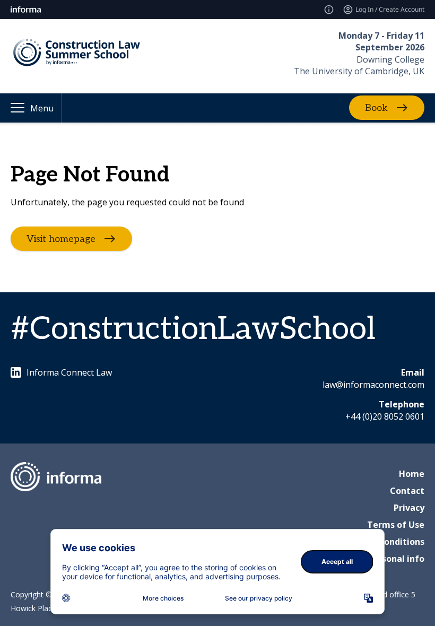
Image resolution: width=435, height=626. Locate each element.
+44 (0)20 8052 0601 (384, 416)
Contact (407, 491)
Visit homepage (61, 238)
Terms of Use (395, 525)
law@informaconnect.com (373, 384)
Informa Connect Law (69, 372)
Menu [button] (42, 108)
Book (376, 108)
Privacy (409, 508)
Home (411, 474)
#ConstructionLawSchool (193, 329)
